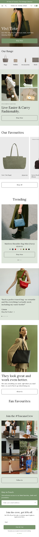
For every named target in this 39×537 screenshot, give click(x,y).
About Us (19, 391)
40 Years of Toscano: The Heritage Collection (19, 2)
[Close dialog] (37, 510)
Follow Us (19, 480)
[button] (3, 316)
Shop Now (19, 118)
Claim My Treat (19, 527)
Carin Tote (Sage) (6, 175)
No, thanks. (19, 533)
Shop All (19, 185)
